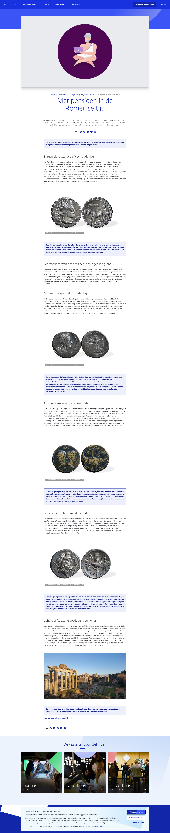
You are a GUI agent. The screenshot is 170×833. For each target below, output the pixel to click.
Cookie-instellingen (136, 822)
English (163, 4)
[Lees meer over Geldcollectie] (101, 789)
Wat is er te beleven (29, 4)
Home (14, 4)
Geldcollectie (59, 4)
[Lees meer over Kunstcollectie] (145, 789)
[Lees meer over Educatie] (58, 789)
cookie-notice (102, 826)
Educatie (46, 4)
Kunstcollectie (75, 4)
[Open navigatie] (5, 4)
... (69, 95)
